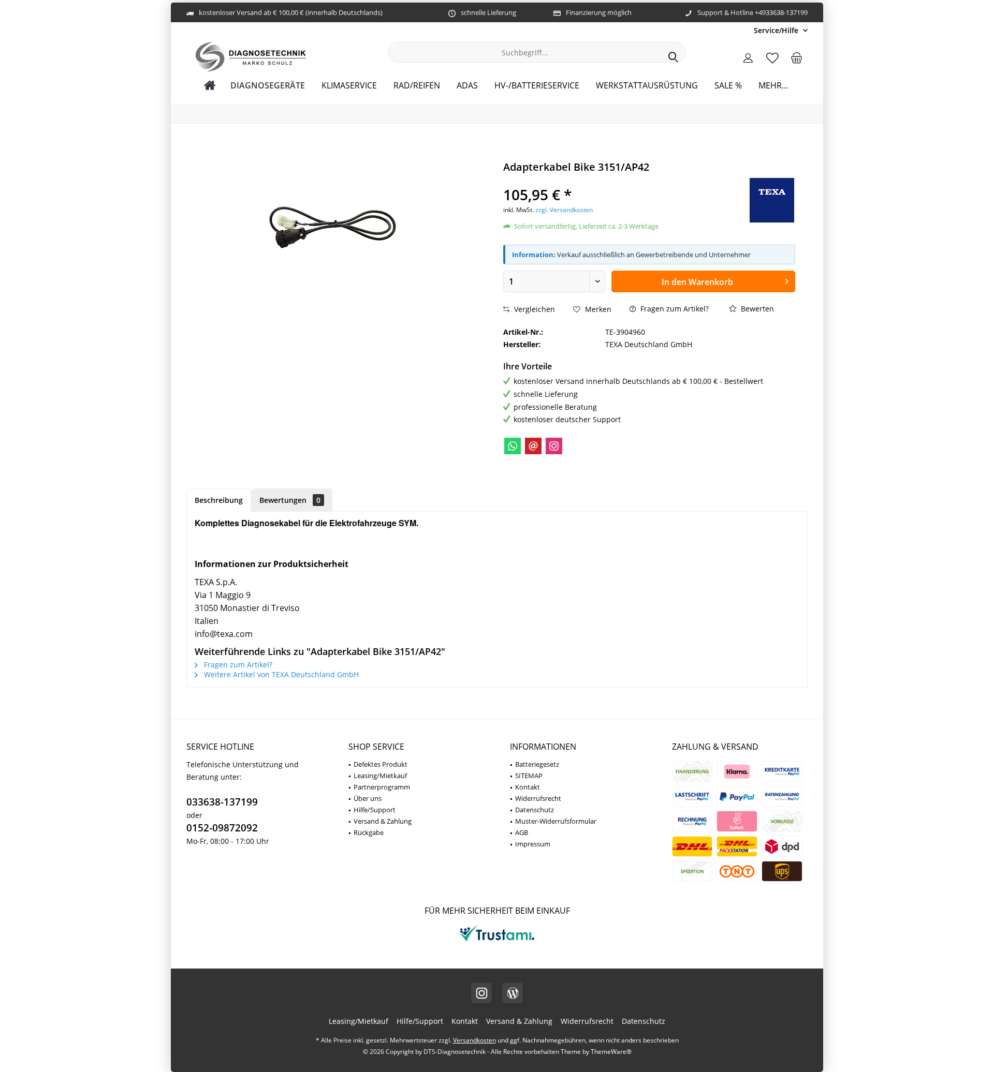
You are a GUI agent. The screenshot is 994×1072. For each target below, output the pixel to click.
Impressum (532, 843)
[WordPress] (512, 992)
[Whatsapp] (512, 446)
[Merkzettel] (772, 57)
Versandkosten (474, 1040)
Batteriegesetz (537, 764)
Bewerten (756, 309)
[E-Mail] (533, 446)
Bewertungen (289, 500)
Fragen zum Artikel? (673, 309)
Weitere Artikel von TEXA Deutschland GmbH (280, 674)
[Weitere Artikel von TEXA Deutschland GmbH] (772, 200)
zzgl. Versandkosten (564, 209)
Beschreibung (219, 500)
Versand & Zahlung (383, 821)
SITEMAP (529, 775)
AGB (521, 832)
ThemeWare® (611, 1051)
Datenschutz (534, 809)
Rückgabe (369, 832)
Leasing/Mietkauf (380, 775)
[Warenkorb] (797, 57)
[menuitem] (777, 30)
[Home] (210, 86)
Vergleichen (533, 309)
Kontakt (527, 787)
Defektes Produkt (380, 764)
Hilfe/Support (375, 809)
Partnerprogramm (382, 787)
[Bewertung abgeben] (609, 181)
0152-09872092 (222, 828)
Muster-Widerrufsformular (555, 821)
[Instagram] (554, 446)
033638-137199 (222, 802)
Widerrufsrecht (538, 798)
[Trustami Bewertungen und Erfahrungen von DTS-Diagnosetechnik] (497, 941)
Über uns (368, 798)
